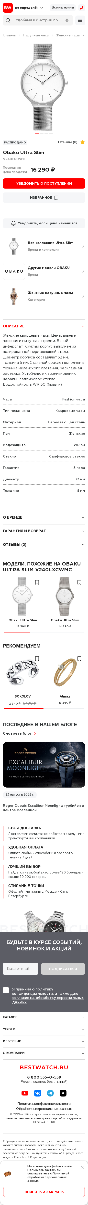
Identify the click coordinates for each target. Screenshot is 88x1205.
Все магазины (63, 7)
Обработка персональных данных (44, 1109)
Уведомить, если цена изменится (47, 223)
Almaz (65, 696)
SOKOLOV (23, 696)
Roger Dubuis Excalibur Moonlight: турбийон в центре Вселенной (43, 808)
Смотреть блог (17, 733)
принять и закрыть (44, 1192)
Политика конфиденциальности (44, 1103)
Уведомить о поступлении (44, 183)
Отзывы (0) (67, 142)
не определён (27, 7)
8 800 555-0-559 (44, 1078)
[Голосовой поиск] (67, 20)
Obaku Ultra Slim (23, 620)
